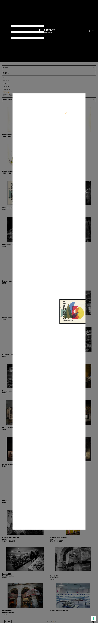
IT (93, 31)
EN (90, 31)
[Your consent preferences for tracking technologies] (93, 618)
